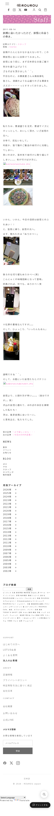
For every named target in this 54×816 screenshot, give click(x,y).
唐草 (20, 621)
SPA (42, 615)
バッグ (43, 612)
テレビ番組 (35, 615)
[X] (19, 9)
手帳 (38, 612)
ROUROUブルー (9, 604)
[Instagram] (14, 9)
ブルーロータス (30, 598)
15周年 (10, 621)
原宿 (18, 595)
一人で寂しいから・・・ (24, 432)
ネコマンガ (8, 472)
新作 (5, 447)
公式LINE (8, 719)
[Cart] (45, 9)
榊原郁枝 (27, 592)
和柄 (38, 598)
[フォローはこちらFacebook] (5, 763)
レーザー (33, 618)
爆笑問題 (19, 592)
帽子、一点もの (23, 618)
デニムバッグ (28, 621)
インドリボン (10, 595)
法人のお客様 (10, 660)
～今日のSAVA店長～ (22, 435)
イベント (7, 449)
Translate (24, 800)
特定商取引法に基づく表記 (17, 685)
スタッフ (7, 469)
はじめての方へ (11, 644)
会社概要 (8, 706)
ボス (5, 464)
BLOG (7, 458)
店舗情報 (8, 674)
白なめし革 (35, 592)
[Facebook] (8, 9)
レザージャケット (15, 607)
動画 (30, 612)
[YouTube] (25, 9)
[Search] (39, 9)
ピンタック (7, 592)
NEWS (7, 441)
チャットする (42, 805)
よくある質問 (10, 655)
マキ (5, 466)
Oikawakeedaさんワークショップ (30, 601)
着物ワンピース (34, 595)
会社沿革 (8, 690)
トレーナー (19, 598)
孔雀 (13, 592)
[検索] (44, 794)
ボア (27, 607)
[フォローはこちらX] (11, 763)
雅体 (40, 609)
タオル (25, 612)
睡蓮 (34, 612)
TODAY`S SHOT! (10, 612)
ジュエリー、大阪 (23, 604)
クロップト (34, 607)
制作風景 (7, 474)
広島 (20, 612)
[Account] (34, 9)
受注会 (28, 615)
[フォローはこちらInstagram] (18, 763)
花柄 (36, 609)
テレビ (15, 621)
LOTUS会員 (9, 649)
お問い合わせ (10, 713)
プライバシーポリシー (15, 680)
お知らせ (7, 452)
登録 (18, 750)
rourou (13, 47)
